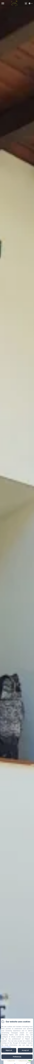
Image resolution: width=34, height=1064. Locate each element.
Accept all (25, 1050)
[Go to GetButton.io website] (30, 1062)
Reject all (9, 1050)
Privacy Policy (6, 1047)
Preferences (17, 1057)
